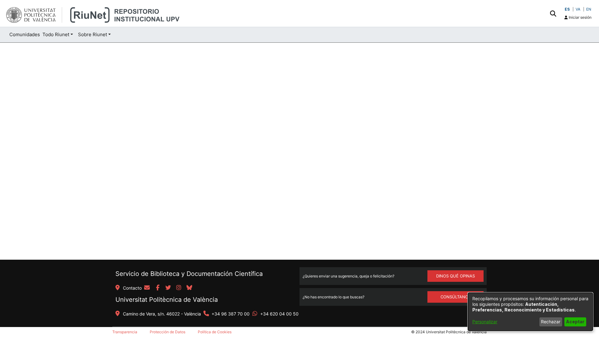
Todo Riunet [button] (55, 34)
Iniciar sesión (580, 17)
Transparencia (124, 332)
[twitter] (168, 288)
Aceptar (575, 321)
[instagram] (178, 288)
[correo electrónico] (147, 288)
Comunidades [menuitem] (24, 34)
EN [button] (588, 9)
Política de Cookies (214, 332)
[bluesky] (189, 288)
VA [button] (578, 9)
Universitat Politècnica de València (166, 299)
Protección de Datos (167, 332)
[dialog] (530, 312)
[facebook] (157, 288)
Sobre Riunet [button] (92, 34)
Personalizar (484, 321)
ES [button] (567, 9)
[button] (553, 13)
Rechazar (550, 321)
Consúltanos (456, 296)
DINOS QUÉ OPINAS (455, 275)
